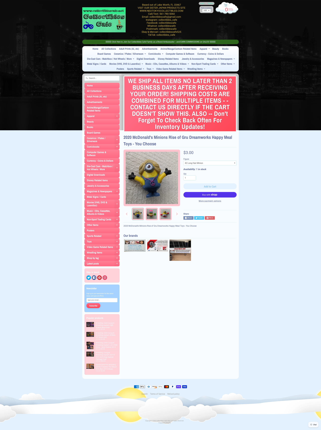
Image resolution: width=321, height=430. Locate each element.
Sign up (210, 3)
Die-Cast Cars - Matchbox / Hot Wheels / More (111, 59)
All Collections (108, 48)
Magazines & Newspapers (221, 59)
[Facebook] (94, 277)
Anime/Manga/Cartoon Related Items (178, 48)
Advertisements (149, 48)
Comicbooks (156, 54)
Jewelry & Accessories (193, 58)
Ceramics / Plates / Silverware (130, 54)
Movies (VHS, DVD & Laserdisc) (126, 64)
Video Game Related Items (170, 69)
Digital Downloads (146, 58)
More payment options (210, 201)
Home (95, 48)
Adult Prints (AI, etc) (129, 48)
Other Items (228, 64)
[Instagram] (105, 277)
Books (225, 48)
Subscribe (93, 305)
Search (144, 394)
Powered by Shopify (164, 423)
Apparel (205, 49)
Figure (186, 159)
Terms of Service (157, 394)
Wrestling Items (196, 69)
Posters (120, 68)
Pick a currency (206, 8)
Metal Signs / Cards (96, 63)
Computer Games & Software (180, 53)
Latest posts (103, 264)
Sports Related (136, 69)
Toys (150, 69)
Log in (202, 3)
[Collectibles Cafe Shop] (104, 19)
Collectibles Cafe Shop (163, 421)
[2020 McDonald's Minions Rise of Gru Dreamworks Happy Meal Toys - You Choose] (138, 214)
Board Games (104, 53)
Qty (184, 174)
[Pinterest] (99, 277)
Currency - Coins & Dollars (210, 53)
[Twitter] (88, 277)
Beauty (215, 48)
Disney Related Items (168, 58)
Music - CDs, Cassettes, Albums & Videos (167, 64)
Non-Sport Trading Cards (205, 64)
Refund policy (173, 394)
